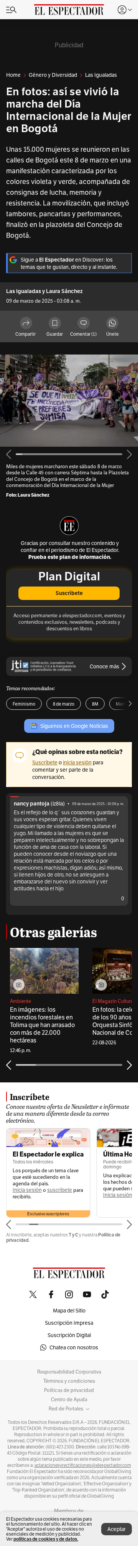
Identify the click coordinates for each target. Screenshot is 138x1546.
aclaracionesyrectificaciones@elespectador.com (82, 1465)
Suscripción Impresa (69, 1322)
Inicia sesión (27, 1190)
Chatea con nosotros (73, 1347)
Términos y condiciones (69, 1381)
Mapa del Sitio (69, 1310)
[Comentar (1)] (83, 323)
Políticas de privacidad (69, 1390)
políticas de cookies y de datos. (45, 1539)
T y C (73, 1235)
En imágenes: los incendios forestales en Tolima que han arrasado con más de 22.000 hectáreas (42, 1025)
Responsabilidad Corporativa (69, 1372)
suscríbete (59, 1190)
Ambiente (20, 1001)
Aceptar (116, 1529)
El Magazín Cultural (113, 1001)
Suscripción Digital (69, 1335)
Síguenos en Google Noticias (74, 725)
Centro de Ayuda (69, 1399)
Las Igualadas (23, 291)
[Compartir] (26, 323)
